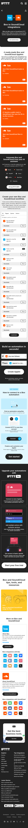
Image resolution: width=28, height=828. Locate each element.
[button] (26, 4)
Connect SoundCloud (10, 694)
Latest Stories (5, 780)
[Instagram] (11, 822)
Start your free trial (14, 565)
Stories (3, 757)
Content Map (4, 765)
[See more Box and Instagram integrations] (18, 660)
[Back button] (2, 10)
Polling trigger (10, 222)
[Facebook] (4, 822)
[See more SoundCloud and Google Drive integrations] (7, 708)
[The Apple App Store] (8, 805)
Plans (2, 769)
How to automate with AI (7, 782)
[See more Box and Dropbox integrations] (18, 655)
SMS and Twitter (17, 768)
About (19, 817)
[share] (26, 10)
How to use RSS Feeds (6, 790)
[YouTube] (14, 822)
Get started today (14, 39)
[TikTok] (20, 822)
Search (3, 767)
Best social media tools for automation (10, 801)
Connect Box (8, 646)
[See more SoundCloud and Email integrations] (7, 713)
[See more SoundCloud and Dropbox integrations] (18, 703)
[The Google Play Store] (19, 805)
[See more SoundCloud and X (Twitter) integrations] (18, 713)
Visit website (5, 642)
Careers (13, 814)
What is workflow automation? (8, 788)
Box (6, 24)
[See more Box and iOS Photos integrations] (7, 655)
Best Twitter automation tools (8, 784)
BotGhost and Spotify (19, 766)
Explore (3, 753)
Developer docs (5, 771)
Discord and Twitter (18, 776)
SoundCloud (17, 24)
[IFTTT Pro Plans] (23, 239)
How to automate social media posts (9, 799)
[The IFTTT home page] (5, 3)
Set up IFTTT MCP (14, 187)
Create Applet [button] (14, 372)
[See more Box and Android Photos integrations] (7, 666)
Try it (23, 225)
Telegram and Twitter (19, 774)
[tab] (2, 213)
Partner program (20, 814)
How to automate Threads (7, 797)
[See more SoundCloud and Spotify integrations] (7, 703)
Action (9, 241)
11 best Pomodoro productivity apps (9, 795)
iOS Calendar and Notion (19, 757)
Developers (6, 814)
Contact (9, 817)
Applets (3, 759)
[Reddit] (23, 822)
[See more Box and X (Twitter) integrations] (18, 666)
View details (6, 225)
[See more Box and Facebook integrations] (7, 660)
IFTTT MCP (3, 761)
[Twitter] (17, 822)
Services (3, 755)
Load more (14, 335)
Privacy (14, 817)
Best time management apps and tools (10, 786)
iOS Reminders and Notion (20, 770)
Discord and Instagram (19, 755)
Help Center (4, 763)
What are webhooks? (6, 792)
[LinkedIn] (7, 822)
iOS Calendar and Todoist (20, 772)
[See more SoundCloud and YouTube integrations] (18, 708)
